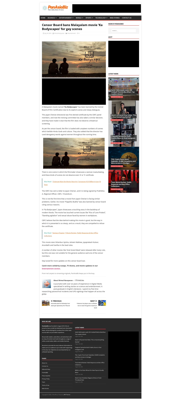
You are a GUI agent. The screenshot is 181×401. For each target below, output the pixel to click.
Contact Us (126, 18)
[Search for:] (124, 30)
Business (51, 18)
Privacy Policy (46, 379)
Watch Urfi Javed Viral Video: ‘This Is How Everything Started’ (123, 116)
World (78, 18)
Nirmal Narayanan (59, 33)
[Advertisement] (106, 8)
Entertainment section (51, 268)
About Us (44, 363)
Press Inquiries (46, 376)
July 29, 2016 (48, 33)
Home (43, 18)
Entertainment (65, 18)
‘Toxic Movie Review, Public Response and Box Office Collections (121, 184)
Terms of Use (45, 385)
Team (43, 382)
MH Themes (67, 394)
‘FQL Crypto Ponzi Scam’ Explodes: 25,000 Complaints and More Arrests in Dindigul (123, 161)
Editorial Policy (46, 369)
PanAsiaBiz (45, 326)
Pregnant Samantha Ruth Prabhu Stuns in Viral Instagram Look (123, 138)
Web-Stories (115, 18)
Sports (88, 18)
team (64, 328)
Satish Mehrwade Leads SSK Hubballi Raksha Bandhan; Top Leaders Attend (123, 92)
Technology (100, 18)
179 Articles (79, 280)
